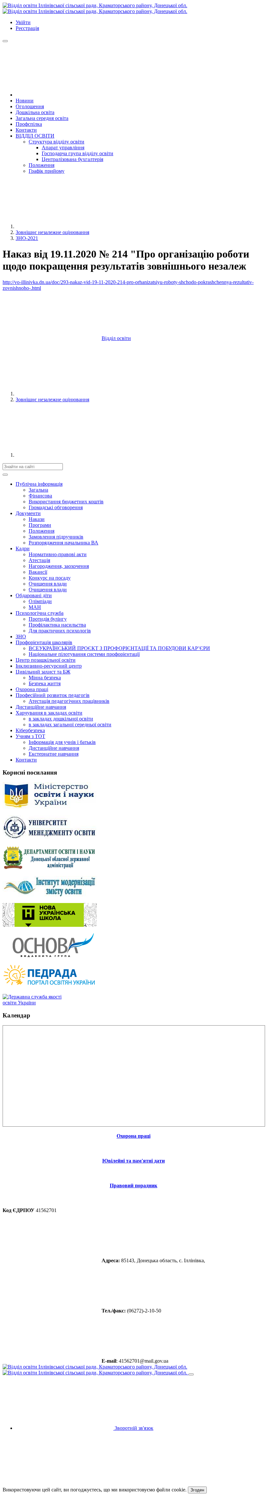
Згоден (197, 1490)
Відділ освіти (116, 338)
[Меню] (5, 41)
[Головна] (64, 94)
